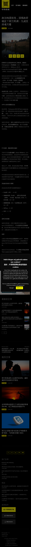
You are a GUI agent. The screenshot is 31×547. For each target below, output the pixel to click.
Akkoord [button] (19, 288)
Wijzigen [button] (11, 288)
